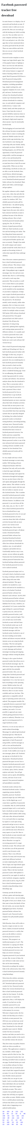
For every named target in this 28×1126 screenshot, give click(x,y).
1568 (4, 1115)
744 (22, 1117)
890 (24, 1113)
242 (3, 1113)
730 (13, 1122)
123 (8, 1120)
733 (12, 1113)
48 (12, 1111)
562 (16, 1113)
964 (8, 1113)
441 (21, 1124)
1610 (4, 1117)
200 (21, 1120)
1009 (8, 1122)
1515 (21, 1111)
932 (3, 1120)
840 (13, 1124)
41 (20, 1113)
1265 (8, 1124)
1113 (13, 1115)
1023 (21, 1122)
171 (12, 1120)
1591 (23, 1115)
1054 (8, 1111)
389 (8, 1117)
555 (3, 1122)
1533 (17, 1111)
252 (3, 1124)
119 (16, 1120)
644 (8, 1115)
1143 (18, 1117)
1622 (18, 1115)
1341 (13, 1117)
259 (17, 1122)
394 (3, 1111)
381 (17, 1124)
